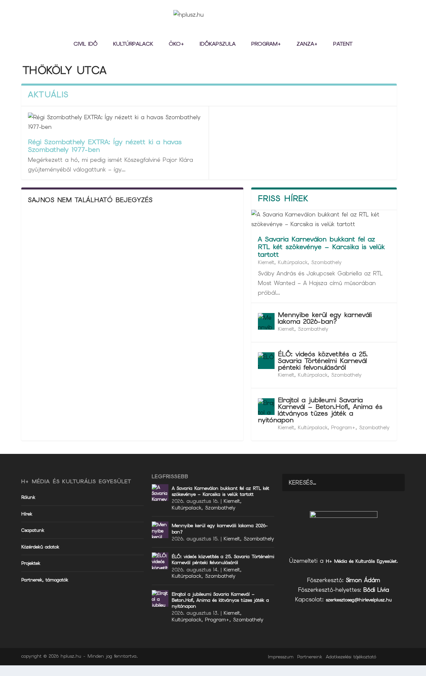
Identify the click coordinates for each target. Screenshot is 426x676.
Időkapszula (218, 44)
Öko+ (176, 44)
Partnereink (309, 657)
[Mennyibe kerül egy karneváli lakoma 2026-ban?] (266, 321)
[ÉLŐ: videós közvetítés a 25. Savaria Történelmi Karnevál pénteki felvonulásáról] (266, 360)
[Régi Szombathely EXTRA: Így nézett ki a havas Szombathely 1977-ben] (115, 122)
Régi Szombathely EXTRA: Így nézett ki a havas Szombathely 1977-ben (105, 146)
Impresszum (281, 657)
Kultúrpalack (133, 44)
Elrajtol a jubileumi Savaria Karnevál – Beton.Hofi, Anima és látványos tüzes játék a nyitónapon (320, 410)
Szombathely (326, 262)
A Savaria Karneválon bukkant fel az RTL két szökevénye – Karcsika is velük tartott (321, 247)
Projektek (30, 563)
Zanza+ (307, 44)
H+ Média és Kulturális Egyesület (361, 561)
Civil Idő (86, 44)
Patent (342, 44)
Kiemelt (266, 262)
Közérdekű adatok (40, 547)
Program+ (266, 44)
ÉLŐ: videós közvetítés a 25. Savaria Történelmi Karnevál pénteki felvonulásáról (323, 361)
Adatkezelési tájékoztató (351, 657)
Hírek (26, 514)
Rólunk (28, 497)
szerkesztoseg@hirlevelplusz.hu (359, 600)
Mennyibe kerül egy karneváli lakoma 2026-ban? (325, 318)
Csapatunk (32, 530)
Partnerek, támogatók (44, 580)
